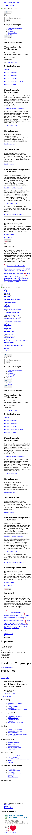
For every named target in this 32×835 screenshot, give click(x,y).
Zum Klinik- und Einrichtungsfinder (14, 108)
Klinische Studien (13, 718)
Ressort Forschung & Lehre (15, 722)
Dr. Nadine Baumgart (7, 667)
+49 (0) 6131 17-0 (12, 62)
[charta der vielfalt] (10, 833)
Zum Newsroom (9, 164)
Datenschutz (7, 806)
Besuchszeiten (12, 31)
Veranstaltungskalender (14, 756)
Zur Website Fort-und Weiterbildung (14, 214)
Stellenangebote (12, 33)
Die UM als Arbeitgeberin (15, 729)
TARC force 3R (9, 5)
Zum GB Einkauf (9, 234)
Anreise (6, 69)
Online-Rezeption (13, 706)
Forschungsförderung (14, 719)
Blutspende (11, 34)
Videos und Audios (13, 746)
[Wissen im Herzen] (10, 831)
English (10, 384)
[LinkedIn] (5, 788)
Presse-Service (12, 749)
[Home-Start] (5, 291)
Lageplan (10, 762)
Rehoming (7, 348)
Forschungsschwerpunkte (15, 716)
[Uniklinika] (16, 818)
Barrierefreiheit (8, 808)
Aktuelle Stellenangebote (15, 731)
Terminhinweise (12, 757)
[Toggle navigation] (19, 287)
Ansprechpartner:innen (14, 747)
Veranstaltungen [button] (8, 334)
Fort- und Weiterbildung (14, 736)
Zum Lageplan (5, 678)
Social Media (11, 744)
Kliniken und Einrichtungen (15, 703)
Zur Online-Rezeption (10, 125)
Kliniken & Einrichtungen (15, 28)
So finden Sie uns (6, 696)
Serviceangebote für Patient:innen (17, 709)
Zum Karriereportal (9, 144)
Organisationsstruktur (14, 770)
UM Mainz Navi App (10, 84)
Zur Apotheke (8, 237)
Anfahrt (10, 29)
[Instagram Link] (5, 794)
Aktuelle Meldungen (13, 742)
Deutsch (10, 382)
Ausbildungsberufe (13, 732)
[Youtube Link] (6, 791)
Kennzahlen (11, 769)
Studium (10, 721)
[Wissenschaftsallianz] (16, 824)
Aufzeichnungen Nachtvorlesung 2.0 (18, 759)
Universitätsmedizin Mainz (11, 2)
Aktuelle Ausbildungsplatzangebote (18, 734)
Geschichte (11, 772)
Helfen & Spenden (13, 777)
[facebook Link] (5, 797)
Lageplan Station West (10, 75)
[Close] (5, 14)
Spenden (6, 350)
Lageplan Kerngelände (10, 72)
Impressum (7, 804)
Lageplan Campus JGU (11, 78)
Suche (6, 16)
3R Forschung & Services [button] (11, 315)
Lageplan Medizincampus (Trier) (13, 81)
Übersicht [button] (7, 293)
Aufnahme (11, 708)
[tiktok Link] (5, 800)
